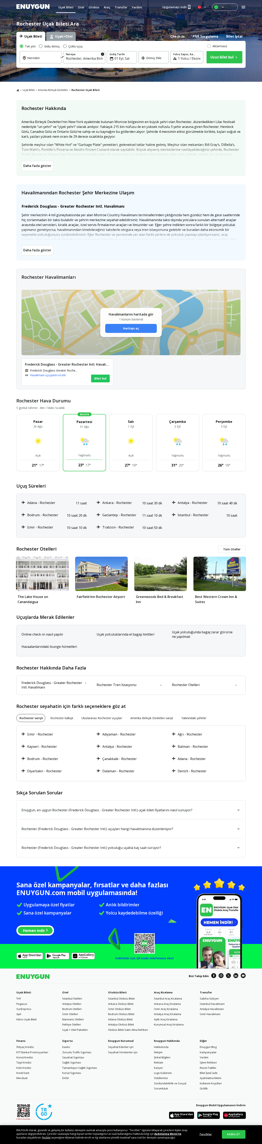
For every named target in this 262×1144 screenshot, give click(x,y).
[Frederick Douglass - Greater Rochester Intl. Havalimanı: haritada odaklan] (67, 372)
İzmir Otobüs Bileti (119, 1009)
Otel (65, 992)
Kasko (66, 1047)
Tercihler (205, 1134)
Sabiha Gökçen (209, 998)
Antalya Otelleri (71, 1004)
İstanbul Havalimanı (212, 1004)
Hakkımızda (161, 1047)
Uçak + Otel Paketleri (75, 1030)
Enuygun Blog (208, 1047)
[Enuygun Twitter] (228, 976)
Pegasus (21, 1004)
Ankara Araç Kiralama (167, 1004)
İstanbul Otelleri (72, 998)
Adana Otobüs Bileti (120, 1019)
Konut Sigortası (71, 1073)
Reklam (158, 1062)
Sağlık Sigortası (71, 1062)
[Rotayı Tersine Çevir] (62, 58)
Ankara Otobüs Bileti (120, 1004)
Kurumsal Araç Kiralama (169, 1024)
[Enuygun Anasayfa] (33, 7)
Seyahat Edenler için (120, 1047)
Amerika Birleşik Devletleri (53, 90)
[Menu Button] (225, 7)
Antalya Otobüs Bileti (121, 1024)
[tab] (30, 36)
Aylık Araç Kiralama (165, 1019)
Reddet (46, 1137)
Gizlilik (204, 1088)
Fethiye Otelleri (71, 1024)
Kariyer (158, 1068)
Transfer (206, 992)
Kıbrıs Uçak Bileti (26, 1019)
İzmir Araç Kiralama (166, 1009)
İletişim (158, 1052)
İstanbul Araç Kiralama (168, 998)
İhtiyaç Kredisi (25, 1047)
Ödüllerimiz (161, 1078)
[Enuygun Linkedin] (235, 976)
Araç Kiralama (163, 992)
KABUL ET (233, 1134)
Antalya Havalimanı (212, 1009)
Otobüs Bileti (117, 992)
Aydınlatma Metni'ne (167, 1134)
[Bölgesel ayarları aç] (202, 7)
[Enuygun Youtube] (243, 976)
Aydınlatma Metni (210, 1078)
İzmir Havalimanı (210, 1014)
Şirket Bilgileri (162, 1057)
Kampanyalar (208, 1052)
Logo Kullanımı (163, 1073)
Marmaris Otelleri (73, 1019)
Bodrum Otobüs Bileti (121, 1014)
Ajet (18, 1014)
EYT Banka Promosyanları (32, 1052)
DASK (65, 1078)
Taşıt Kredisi (23, 1062)
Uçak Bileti (29, 90)
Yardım (204, 1057)
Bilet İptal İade (209, 1073)
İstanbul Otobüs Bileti (121, 998)
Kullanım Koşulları (211, 1083)
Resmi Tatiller (208, 1068)
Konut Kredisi (24, 1057)
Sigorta (67, 1041)
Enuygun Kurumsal (121, 1041)
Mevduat (21, 1078)
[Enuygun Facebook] (213, 976)
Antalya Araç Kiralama (167, 1014)
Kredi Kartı (22, 1073)
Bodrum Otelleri (72, 1009)
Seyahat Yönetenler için (123, 1052)
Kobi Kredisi (23, 1068)
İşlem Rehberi (208, 1062)
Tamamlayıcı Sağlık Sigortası (79, 1068)
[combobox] (43, 61)
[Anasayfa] (17, 90)
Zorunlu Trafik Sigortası (76, 1052)
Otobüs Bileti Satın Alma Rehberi (128, 1030)
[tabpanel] (131, 54)
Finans (20, 1041)
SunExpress (23, 1009)
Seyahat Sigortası (73, 1057)
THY (18, 998)
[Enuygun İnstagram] (221, 976)
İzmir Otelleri (70, 1014)
